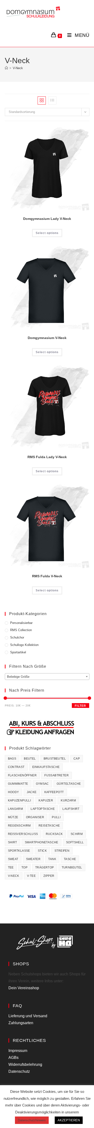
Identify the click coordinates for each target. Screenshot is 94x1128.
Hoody (13, 792)
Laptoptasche (43, 809)
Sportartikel (18, 652)
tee (11, 867)
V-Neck (18, 68)
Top (24, 867)
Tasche (70, 859)
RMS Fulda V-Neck (47, 576)
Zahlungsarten (20, 1023)
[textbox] (47, 676)
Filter (80, 705)
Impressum (17, 1051)
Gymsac (42, 783)
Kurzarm (68, 800)
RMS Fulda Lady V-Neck (47, 457)
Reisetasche (49, 825)
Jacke (32, 792)
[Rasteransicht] (42, 100)
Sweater (33, 859)
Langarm (15, 809)
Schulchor (17, 637)
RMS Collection (21, 630)
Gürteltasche (69, 783)
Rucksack (54, 834)
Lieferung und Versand (27, 1016)
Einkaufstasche (46, 767)
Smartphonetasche (41, 842)
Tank (52, 859)
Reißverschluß (23, 834)
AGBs (13, 1058)
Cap (77, 758)
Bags (12, 758)
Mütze (13, 817)
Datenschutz (19, 1071)
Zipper (48, 876)
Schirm (77, 834)
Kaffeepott (54, 792)
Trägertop (44, 867)
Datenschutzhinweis (32, 1120)
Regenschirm (19, 825)
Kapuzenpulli (19, 800)
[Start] (6, 68)
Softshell (75, 842)
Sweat (13, 859)
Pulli (56, 817)
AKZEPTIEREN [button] (69, 1120)
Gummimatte (18, 783)
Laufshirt (71, 809)
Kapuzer (46, 800)
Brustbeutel (55, 758)
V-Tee (31, 876)
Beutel (30, 758)
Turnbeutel (72, 867)
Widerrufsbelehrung (25, 1064)
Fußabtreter (56, 775)
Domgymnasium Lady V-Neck (47, 219)
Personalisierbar (21, 623)
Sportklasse (19, 850)
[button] (69, 131)
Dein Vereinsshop (23, 988)
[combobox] (47, 676)
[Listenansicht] (52, 100)
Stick (42, 850)
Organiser (35, 817)
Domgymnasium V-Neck (47, 338)
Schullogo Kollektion (24, 645)
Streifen (61, 850)
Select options (47, 233)
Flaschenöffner (22, 775)
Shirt (12, 842)
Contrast (16, 767)
